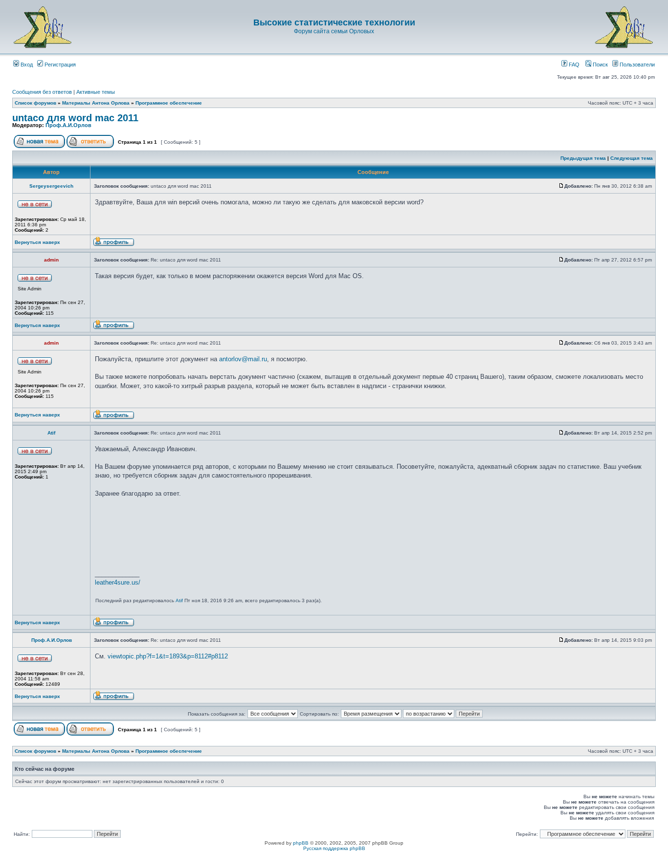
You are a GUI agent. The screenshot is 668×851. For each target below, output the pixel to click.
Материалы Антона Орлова (96, 103)
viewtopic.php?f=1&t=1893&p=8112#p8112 (168, 656)
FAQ (573, 64)
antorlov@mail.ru (243, 359)
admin (51, 259)
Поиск (599, 64)
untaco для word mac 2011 (75, 117)
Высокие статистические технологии (334, 22)
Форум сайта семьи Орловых (334, 31)
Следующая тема (631, 158)
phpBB (301, 843)
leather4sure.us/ (117, 582)
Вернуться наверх (37, 242)
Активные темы (95, 92)
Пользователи (636, 64)
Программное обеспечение (168, 103)
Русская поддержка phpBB (334, 848)
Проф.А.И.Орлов (68, 125)
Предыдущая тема (583, 158)
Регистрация (59, 64)
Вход (26, 64)
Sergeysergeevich (51, 186)
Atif (51, 433)
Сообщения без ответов (42, 92)
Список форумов (35, 103)
